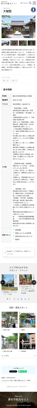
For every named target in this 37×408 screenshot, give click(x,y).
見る (11, 380)
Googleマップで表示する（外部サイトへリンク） (19, 252)
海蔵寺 (23, 330)
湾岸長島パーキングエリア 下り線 (10, 293)
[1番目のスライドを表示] (14, 299)
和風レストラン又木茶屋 (23, 233)
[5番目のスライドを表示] (28, 299)
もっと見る (5, 355)
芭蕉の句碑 (6, 330)
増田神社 (23, 351)
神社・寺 (14, 80)
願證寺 (17, 239)
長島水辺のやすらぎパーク (23, 236)
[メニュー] (34, 3)
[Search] (30, 3)
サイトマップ (23, 386)
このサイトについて (11, 386)
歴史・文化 (6, 80)
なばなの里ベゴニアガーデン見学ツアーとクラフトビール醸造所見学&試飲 (28, 290)
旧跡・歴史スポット (19, 380)
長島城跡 (18, 230)
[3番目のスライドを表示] (21, 299)
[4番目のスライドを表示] (25, 299)
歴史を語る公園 (7, 351)
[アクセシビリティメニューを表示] (33, 9)
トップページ (5, 380)
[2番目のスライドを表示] (18, 299)
